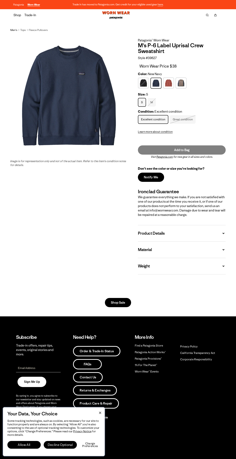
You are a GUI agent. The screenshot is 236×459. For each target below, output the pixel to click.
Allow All (24, 445)
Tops (23, 30)
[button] (215, 15)
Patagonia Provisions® (148, 358)
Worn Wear (33, 4)
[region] (54, 431)
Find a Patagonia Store (149, 345)
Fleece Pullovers (38, 30)
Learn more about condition (155, 131)
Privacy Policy (189, 346)
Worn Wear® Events (147, 371)
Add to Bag (182, 150)
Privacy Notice (82, 431)
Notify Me (151, 177)
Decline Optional (60, 445)
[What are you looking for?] (207, 15)
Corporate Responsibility (196, 359)
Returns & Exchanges (95, 390)
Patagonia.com (164, 156)
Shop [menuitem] (17, 15)
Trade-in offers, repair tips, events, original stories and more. (34, 349)
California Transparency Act (197, 353)
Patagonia (18, 4)
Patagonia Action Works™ (150, 352)
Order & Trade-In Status (97, 351)
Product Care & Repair (96, 403)
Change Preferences (90, 444)
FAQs (87, 364)
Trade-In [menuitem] (30, 15)
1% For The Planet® (146, 365)
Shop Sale (118, 303)
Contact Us (88, 377)
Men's (13, 30)
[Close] (100, 413)
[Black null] (144, 83)
